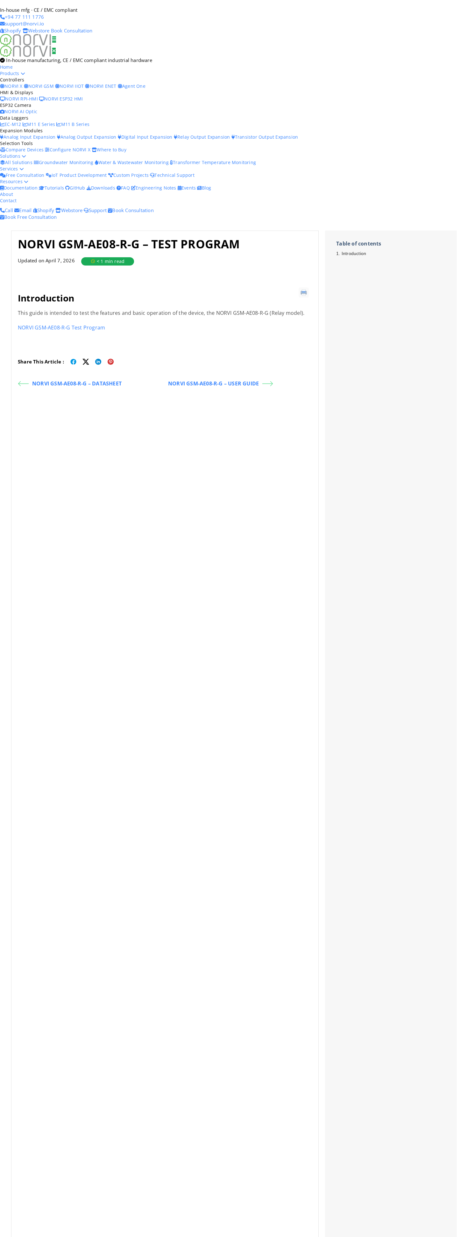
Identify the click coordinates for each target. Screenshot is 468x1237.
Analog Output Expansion (89, 137)
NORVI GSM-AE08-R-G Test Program (61, 327)
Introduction (354, 253)
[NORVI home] (26, 50)
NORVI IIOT (72, 86)
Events (189, 188)
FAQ (126, 188)
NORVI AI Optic (20, 111)
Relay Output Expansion (204, 137)
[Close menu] (54, 51)
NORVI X (13, 86)
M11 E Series (42, 124)
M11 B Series (75, 124)
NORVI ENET (103, 86)
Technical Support (174, 175)
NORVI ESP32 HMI (63, 99)
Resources (12, 181)
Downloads (104, 188)
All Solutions (19, 162)
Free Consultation (26, 175)
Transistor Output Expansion (266, 137)
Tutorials (55, 188)
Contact (8, 200)
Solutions (11, 156)
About (6, 194)
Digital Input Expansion (147, 137)
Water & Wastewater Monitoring (134, 162)
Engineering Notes (157, 188)
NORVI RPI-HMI (22, 99)
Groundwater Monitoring (67, 162)
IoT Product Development (80, 175)
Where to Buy (111, 150)
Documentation (21, 188)
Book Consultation (71, 30)
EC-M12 (13, 124)
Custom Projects (131, 175)
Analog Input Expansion (30, 137)
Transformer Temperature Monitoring (214, 162)
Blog (206, 188)
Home (6, 67)
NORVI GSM (41, 86)
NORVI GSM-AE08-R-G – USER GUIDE (213, 383)
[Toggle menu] (54, 39)
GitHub (78, 188)
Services (9, 169)
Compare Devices (25, 150)
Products (10, 73)
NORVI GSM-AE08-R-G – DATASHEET (77, 383)
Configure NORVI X (71, 150)
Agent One (133, 86)
